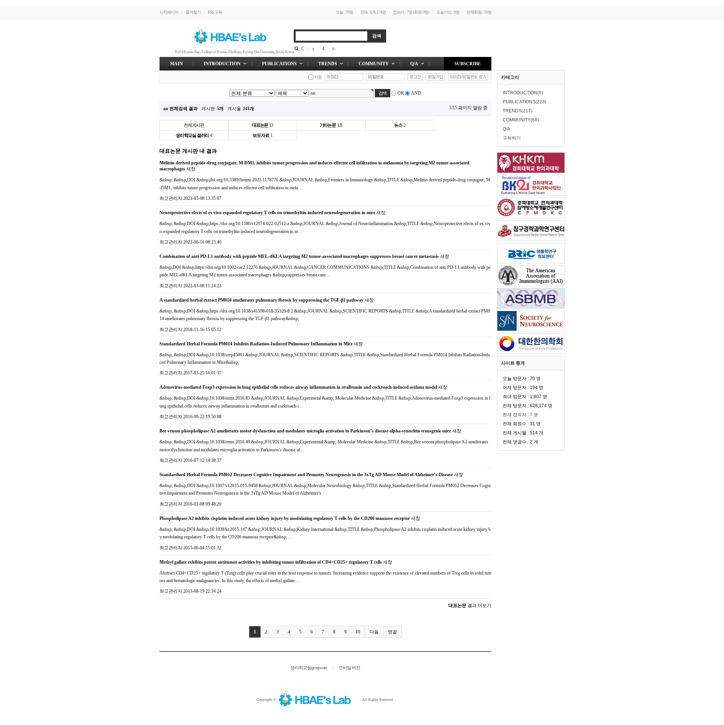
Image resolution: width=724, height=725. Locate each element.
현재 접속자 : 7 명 (520, 414)
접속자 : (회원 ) (411, 12)
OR (400, 93)
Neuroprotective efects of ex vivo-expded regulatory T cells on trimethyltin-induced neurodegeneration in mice (267, 212)
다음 (374, 632)
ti (333, 48)
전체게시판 (194, 125)
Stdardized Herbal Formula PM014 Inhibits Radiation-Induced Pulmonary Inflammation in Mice (256, 343)
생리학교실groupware (308, 667)
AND (416, 93)
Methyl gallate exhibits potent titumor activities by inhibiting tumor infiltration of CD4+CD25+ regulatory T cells (271, 562)
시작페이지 (169, 12)
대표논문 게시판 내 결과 (188, 151)
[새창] (318, 699)
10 (358, 632)
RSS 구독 (215, 12)
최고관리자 (171, 198)
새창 (190, 169)
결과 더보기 (469, 605)
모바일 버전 (349, 667)
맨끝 (392, 632)
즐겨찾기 (193, 12)
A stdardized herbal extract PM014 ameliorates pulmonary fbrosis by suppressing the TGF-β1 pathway (262, 300)
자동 (318, 77)
